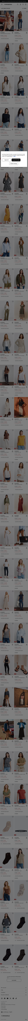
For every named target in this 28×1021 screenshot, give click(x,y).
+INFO (14, 156)
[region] (14, 159)
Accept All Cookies (16, 159)
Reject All (6, 159)
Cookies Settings (13, 163)
